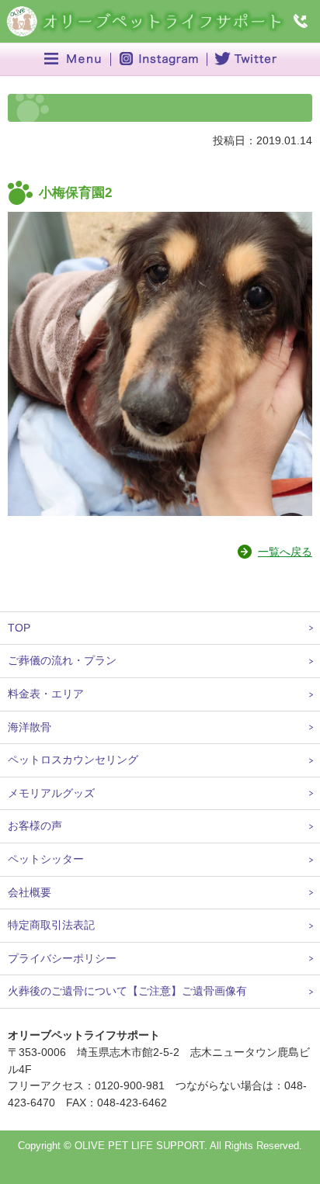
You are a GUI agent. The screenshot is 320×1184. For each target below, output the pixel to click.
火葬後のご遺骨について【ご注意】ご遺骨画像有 (127, 991)
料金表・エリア (46, 693)
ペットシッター (46, 859)
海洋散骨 (29, 727)
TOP (19, 627)
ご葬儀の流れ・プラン (62, 660)
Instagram (159, 59)
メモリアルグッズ (51, 793)
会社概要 (29, 892)
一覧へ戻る (285, 551)
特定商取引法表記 (51, 925)
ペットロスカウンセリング (73, 759)
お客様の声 (35, 825)
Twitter (244, 59)
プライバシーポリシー (62, 958)
